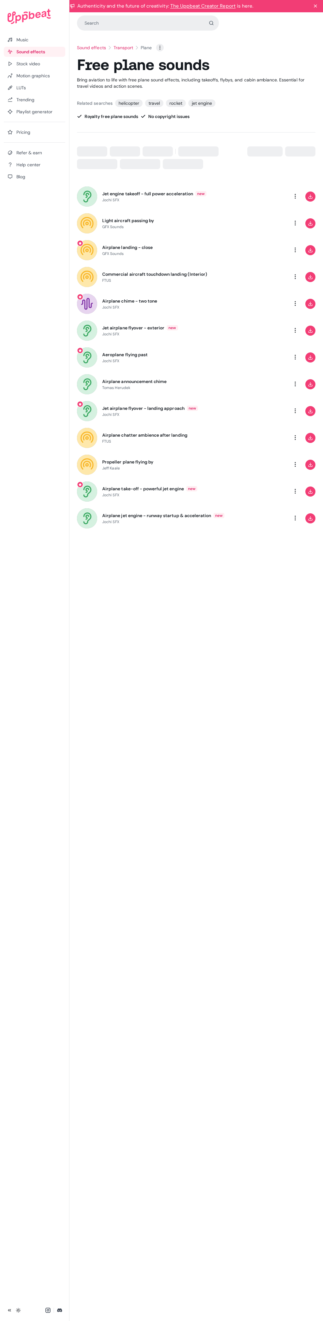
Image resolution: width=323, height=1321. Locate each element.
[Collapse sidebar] (9, 1310)
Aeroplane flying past (125, 354)
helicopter (129, 103)
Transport (123, 47)
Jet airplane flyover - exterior (133, 328)
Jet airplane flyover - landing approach (143, 408)
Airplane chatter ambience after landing (144, 435)
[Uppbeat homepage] (35, 16)
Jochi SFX (110, 200)
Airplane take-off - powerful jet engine (143, 489)
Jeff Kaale (111, 468)
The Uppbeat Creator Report (203, 6)
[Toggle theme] (18, 1310)
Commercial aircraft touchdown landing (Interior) (154, 274)
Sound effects (91, 47)
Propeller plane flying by (127, 462)
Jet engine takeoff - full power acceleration (147, 194)
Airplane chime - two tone (129, 301)
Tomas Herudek (116, 387)
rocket (175, 103)
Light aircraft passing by (128, 220)
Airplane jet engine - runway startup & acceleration (156, 515)
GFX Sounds (113, 226)
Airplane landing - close (127, 247)
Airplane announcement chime (134, 381)
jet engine (202, 103)
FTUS (106, 280)
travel (154, 103)
